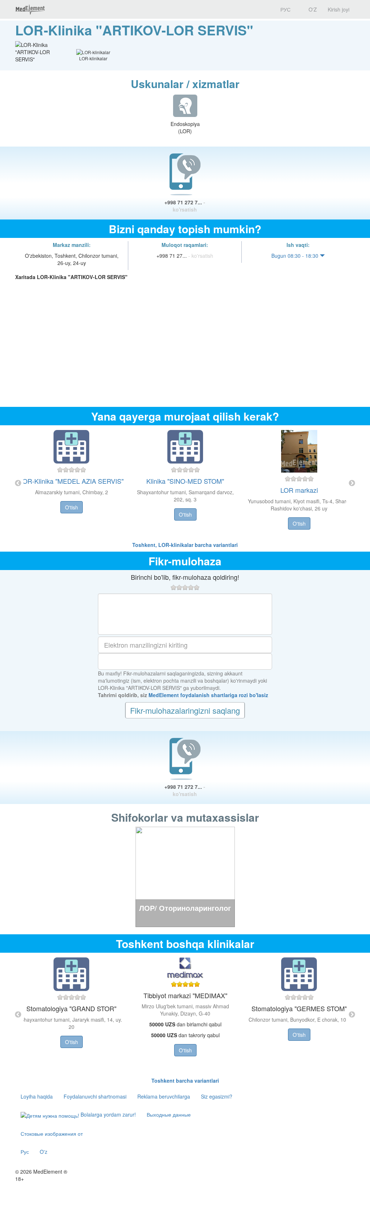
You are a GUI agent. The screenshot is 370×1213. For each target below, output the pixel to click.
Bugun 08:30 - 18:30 (295, 255)
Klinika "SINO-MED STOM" (185, 481)
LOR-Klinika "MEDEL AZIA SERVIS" (71, 481)
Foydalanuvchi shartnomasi (95, 1096)
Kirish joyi (338, 9)
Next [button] (352, 483)
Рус (25, 1151)
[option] (185, 483)
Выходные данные (169, 1114)
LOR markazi (299, 490)
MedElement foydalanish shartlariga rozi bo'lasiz (208, 695)
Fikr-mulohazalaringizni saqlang (185, 710)
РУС (285, 9)
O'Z (312, 9)
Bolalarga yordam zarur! (107, 1114)
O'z (43, 1151)
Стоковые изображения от (52, 1133)
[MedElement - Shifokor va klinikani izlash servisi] (30, 9)
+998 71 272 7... (184, 206)
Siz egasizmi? (216, 1096)
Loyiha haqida (37, 1096)
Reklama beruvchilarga (163, 1096)
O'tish (71, 507)
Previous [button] (18, 483)
